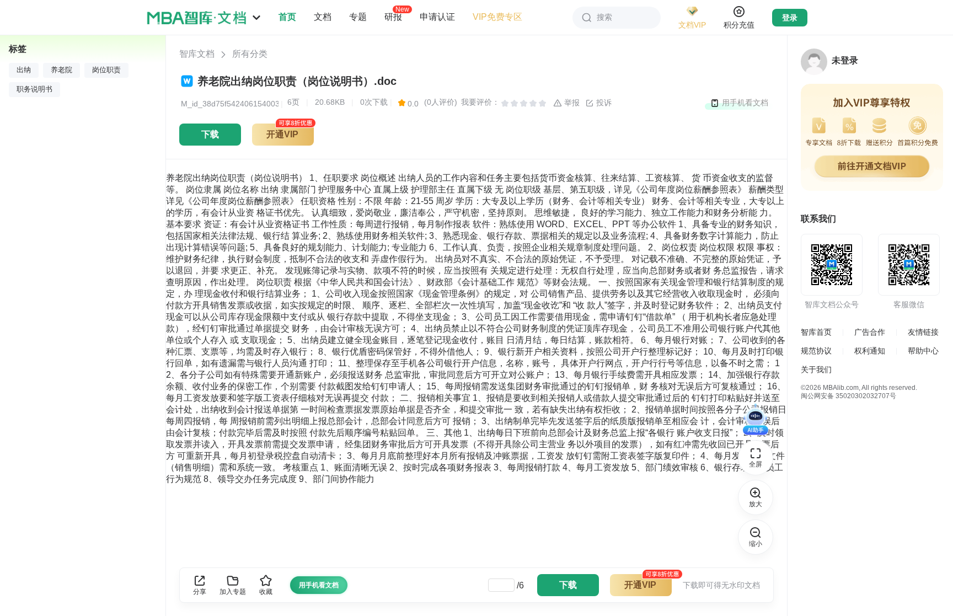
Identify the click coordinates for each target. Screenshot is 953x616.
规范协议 (816, 350)
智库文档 (197, 53)
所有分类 (249, 53)
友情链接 (923, 332)
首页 (287, 17)
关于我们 (816, 369)
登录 (789, 17)
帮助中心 (923, 350)
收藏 (265, 592)
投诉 (603, 102)
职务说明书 (34, 89)
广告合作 (869, 332)
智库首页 (816, 332)
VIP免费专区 (497, 17)
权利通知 (869, 350)
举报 (571, 102)
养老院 (61, 70)
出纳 (24, 70)
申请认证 (437, 17)
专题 (358, 17)
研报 (393, 17)
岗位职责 (106, 70)
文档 (322, 17)
